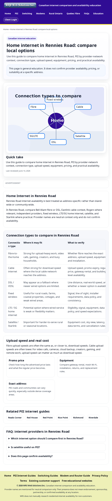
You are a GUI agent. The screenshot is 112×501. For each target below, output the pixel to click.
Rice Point (63, 417)
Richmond (78, 417)
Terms (23, 480)
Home (8, 13)
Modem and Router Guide (75, 475)
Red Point (48, 417)
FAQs (86, 13)
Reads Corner (15, 417)
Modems (40, 13)
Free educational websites (77, 480)
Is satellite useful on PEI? (25, 447)
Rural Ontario (56, 13)
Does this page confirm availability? (32, 456)
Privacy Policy (100, 475)
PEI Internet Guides (24, 475)
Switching (27, 13)
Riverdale (93, 417)
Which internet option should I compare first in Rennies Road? (47, 438)
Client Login (11, 19)
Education (98, 13)
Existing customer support (44, 480)
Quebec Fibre (73, 13)
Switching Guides (48, 475)
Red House (32, 417)
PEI (16, 13)
